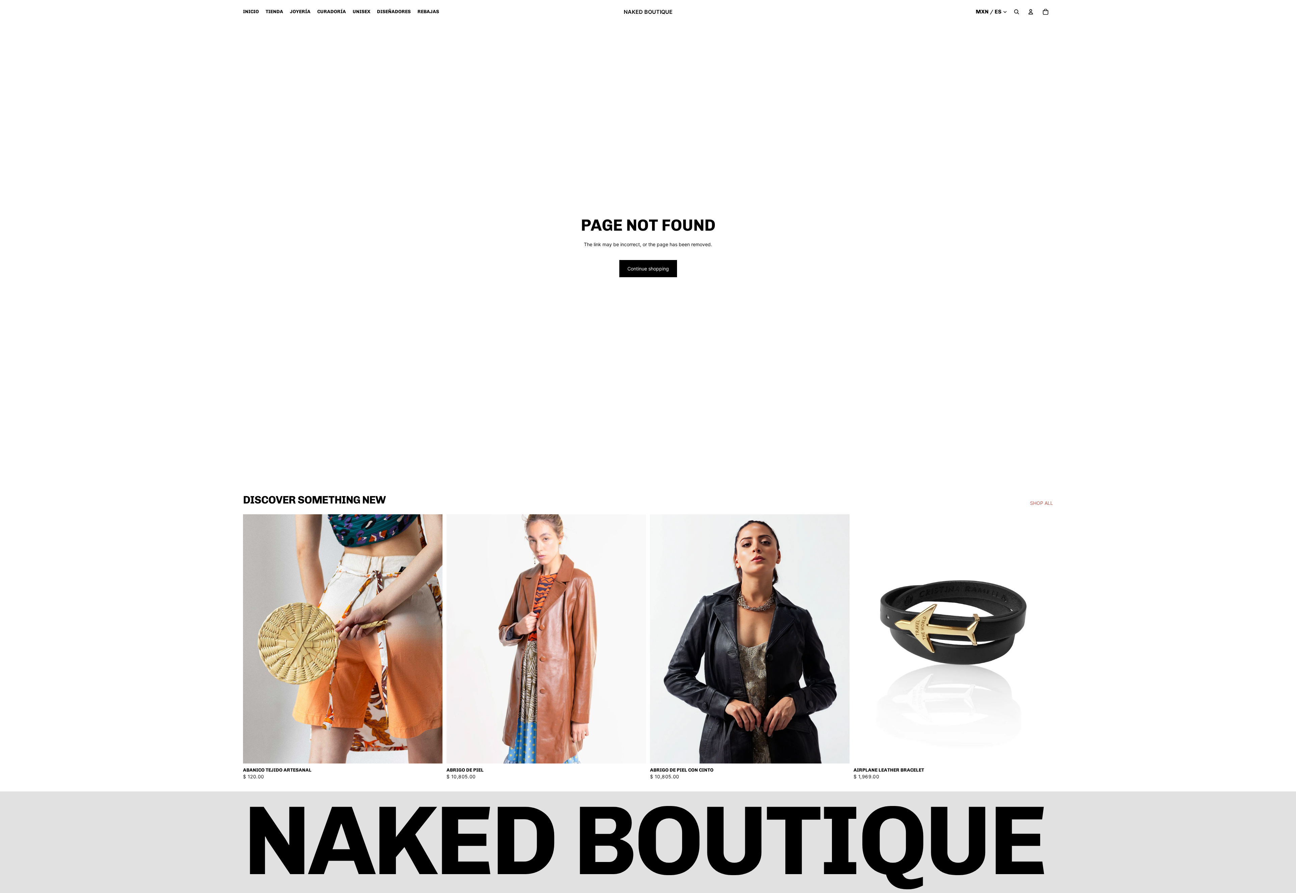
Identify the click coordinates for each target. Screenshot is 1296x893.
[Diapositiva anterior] (457, 639)
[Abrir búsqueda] (1016, 11)
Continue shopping (648, 268)
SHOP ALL (1041, 503)
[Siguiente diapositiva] (636, 639)
